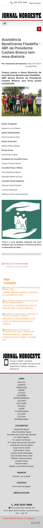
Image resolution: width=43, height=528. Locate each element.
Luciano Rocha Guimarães (21, 453)
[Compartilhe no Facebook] (40, 67)
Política (21, 382)
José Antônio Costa (21, 450)
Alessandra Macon (21, 429)
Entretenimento (21, 398)
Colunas (21, 401)
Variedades (21, 387)
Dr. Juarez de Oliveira (22, 440)
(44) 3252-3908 (21, 504)
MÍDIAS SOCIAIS (21, 493)
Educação (21, 403)
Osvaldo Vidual (21, 461)
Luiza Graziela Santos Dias (21, 456)
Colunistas (21, 425)
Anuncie (21, 472)
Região (21, 390)
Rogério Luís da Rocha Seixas (21, 466)
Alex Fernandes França (21, 432)
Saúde (22, 409)
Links (21, 378)
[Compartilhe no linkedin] (38, 67)
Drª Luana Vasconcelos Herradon (21, 442)
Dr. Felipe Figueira (21, 437)
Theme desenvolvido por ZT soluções (18, 518)
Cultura (21, 414)
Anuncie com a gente (21, 476)
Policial (21, 406)
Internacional (21, 419)
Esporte (21, 385)
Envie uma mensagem (21, 486)
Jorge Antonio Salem (21, 448)
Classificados (22, 411)
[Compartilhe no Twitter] (39, 67)
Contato (21, 483)
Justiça (21, 393)
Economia (21, 395)
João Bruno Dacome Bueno (21, 445)
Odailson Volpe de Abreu (21, 458)
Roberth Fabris (21, 463)
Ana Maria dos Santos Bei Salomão (21, 434)
